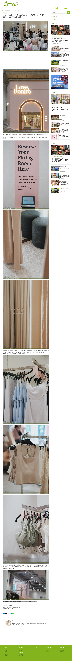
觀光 (20, 648)
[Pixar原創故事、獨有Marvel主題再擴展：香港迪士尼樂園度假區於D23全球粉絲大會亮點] (55, 52)
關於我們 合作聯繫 (30, 658)
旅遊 (56, 8)
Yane (11, 19)
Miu (60, 43)
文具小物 (16, 10)
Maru (61, 112)
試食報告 (61, 648)
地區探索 (6, 648)
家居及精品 (62, 651)
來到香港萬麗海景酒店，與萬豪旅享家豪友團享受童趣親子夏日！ (64, 48)
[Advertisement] (26, 60)
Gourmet (54, 36)
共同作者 (34, 658)
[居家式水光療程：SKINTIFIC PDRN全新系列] (55, 135)
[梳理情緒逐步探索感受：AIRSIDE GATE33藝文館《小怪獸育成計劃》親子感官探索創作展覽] (55, 166)
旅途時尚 (4, 10)
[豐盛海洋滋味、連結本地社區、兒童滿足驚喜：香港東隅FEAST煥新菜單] (60, 26)
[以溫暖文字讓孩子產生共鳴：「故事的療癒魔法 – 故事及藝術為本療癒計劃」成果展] (55, 173)
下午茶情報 (62, 650)
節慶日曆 (35, 650)
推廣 (22, 654)
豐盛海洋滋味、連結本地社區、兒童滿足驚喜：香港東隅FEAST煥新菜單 (60, 40)
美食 (22, 650)
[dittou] (10, 0)
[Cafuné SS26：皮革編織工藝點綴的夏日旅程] (55, 122)
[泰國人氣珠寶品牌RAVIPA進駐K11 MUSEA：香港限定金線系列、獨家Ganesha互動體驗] (55, 115)
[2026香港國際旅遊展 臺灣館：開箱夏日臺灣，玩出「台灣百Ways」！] (55, 188)
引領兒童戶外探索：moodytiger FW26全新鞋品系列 (60, 109)
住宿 (20, 650)
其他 (22, 655)
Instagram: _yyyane (35, 624)
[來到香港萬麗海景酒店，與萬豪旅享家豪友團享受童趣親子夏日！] (55, 46)
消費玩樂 (22, 648)
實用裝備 (8, 10)
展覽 (20, 655)
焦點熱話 (6, 653)
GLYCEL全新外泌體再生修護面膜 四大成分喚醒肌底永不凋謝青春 (64, 130)
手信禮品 (12, 10)
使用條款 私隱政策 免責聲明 (40, 658)
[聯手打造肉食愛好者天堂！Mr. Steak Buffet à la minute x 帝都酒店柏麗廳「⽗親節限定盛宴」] (55, 181)
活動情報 (35, 648)
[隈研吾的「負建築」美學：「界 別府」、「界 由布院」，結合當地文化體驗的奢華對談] (55, 60)
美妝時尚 (19, 10)
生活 (65, 8)
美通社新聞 (7, 655)
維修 (20, 654)
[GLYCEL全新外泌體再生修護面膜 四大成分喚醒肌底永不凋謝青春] (55, 128)
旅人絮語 (6, 654)
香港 (57, 36)
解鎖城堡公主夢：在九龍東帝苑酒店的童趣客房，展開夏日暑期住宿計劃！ (64, 69)
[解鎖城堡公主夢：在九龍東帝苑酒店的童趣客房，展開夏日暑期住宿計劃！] (55, 67)
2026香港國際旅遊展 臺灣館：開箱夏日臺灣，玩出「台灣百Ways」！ (63, 190)
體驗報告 (61, 36)
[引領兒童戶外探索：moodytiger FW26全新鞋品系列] (60, 94)
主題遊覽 (6, 650)
